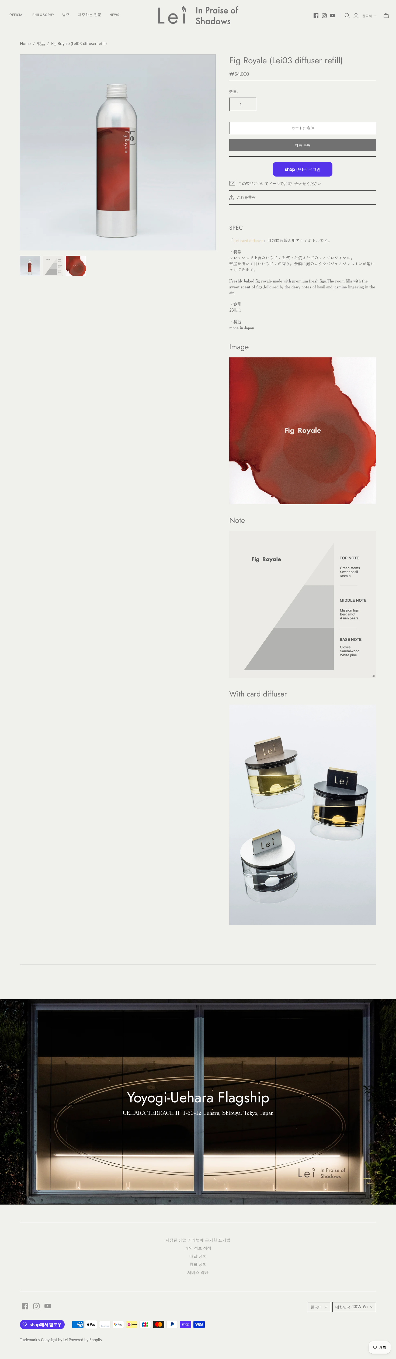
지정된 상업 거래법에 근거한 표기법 (197, 1240)
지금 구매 (303, 145)
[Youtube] (332, 15)
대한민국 (351, 1307)
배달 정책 (198, 1256)
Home (25, 43)
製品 (41, 43)
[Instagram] (324, 15)
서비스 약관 (198, 1272)
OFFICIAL (16, 14)
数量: (233, 91)
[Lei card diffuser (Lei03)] (302, 814)
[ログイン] (356, 15)
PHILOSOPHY (43, 14)
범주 (66, 14)
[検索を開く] (347, 15)
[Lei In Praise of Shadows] (198, 15)
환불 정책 (198, 1264)
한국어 (367, 16)
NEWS (114, 14)
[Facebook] (316, 15)
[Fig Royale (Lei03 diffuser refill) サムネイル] (30, 266)
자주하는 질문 (90, 14)
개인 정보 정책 (198, 1248)
